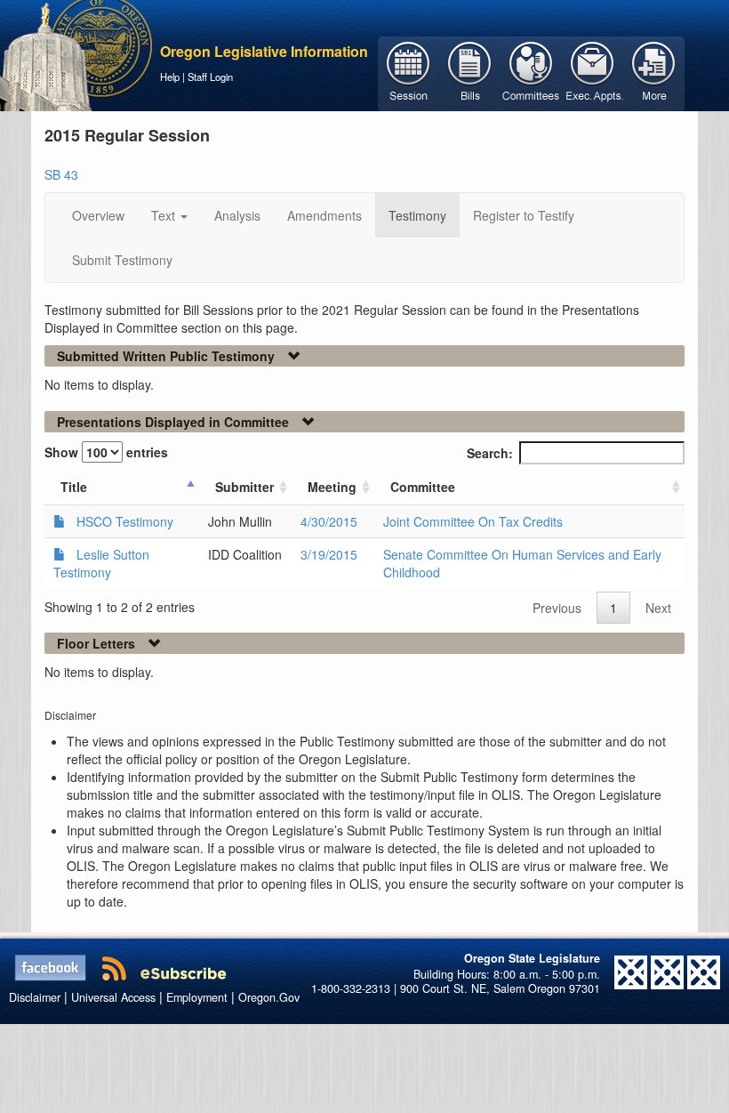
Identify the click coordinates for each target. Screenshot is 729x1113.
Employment (197, 997)
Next (658, 608)
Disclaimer (34, 997)
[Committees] (531, 72)
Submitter (244, 487)
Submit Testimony (122, 260)
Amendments (324, 215)
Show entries (106, 452)
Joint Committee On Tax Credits (473, 521)
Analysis (237, 215)
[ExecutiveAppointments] (592, 72)
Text (165, 215)
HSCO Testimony (124, 521)
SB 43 (61, 174)
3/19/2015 (328, 554)
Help (170, 76)
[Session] (408, 72)
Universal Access (113, 997)
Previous (557, 608)
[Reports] (654, 72)
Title (73, 487)
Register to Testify (523, 215)
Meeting (332, 487)
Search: (490, 453)
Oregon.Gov (269, 997)
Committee (422, 487)
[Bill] (470, 72)
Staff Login (210, 76)
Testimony (417, 215)
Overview (98, 215)
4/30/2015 (328, 521)
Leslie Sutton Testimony (101, 563)
